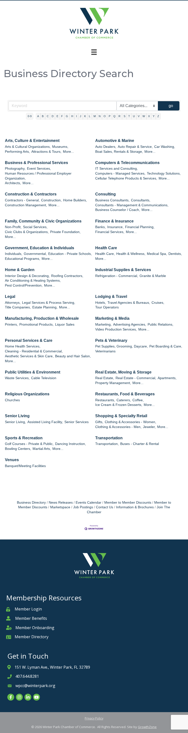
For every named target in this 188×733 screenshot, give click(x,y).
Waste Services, (17, 378)
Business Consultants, (112, 200)
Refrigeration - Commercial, (116, 276)
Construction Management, (26, 205)
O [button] (105, 116)
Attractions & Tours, (46, 151)
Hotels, (100, 302)
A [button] (38, 116)
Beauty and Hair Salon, (73, 356)
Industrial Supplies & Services (123, 270)
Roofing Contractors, (67, 276)
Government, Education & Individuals (39, 248)
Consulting (105, 194)
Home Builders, (75, 200)
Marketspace (60, 507)
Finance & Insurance (114, 221)
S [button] (124, 116)
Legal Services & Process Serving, (48, 302)
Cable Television (43, 378)
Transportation (109, 438)
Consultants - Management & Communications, (131, 205)
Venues (12, 460)
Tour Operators (107, 307)
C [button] (48, 116)
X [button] (149, 116)
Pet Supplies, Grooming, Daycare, (121, 346)
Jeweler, (149, 427)
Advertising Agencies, (129, 324)
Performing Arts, (17, 151)
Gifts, (99, 422)
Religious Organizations (27, 394)
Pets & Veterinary (111, 340)
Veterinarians (105, 351)
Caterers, (124, 400)
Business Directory (31, 502)
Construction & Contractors (31, 194)
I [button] (76, 116)
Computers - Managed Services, (120, 173)
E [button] (57, 116)
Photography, (15, 168)
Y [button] (153, 116)
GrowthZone (147, 727)
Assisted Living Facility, (45, 422)
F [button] (62, 116)
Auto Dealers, (105, 147)
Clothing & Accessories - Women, (130, 422)
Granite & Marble (153, 276)
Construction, (51, 200)
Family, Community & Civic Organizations (43, 221)
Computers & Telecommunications (127, 163)
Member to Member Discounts (127, 502)
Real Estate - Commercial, (136, 378)
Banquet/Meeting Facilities (25, 466)
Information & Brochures (135, 507)
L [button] (89, 116)
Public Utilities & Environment (32, 372)
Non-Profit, (13, 227)
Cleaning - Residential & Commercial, (34, 351)
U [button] (134, 116)
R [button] (119, 116)
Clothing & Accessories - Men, (118, 427)
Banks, (100, 227)
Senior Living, (15, 422)
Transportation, (107, 444)
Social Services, (35, 227)
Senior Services (76, 422)
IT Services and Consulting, (116, 168)
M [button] (95, 116)
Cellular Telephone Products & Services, (126, 178)
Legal (10, 296)
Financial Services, (109, 232)
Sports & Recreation (24, 438)
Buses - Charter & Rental (139, 444)
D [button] (53, 116)
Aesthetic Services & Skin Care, (29, 356)
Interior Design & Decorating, (27, 276)
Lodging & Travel (111, 296)
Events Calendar (88, 502)
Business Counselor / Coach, (117, 210)
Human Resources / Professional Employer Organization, (38, 176)
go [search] (171, 106)
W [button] (143, 116)
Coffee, (138, 400)
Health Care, (105, 254)
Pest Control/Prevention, (24, 285)
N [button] (100, 116)
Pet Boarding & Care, (165, 346)
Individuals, (13, 254)
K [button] (85, 116)
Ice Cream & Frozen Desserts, (118, 405)
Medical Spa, (157, 254)
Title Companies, (18, 307)
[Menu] (94, 52)
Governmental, (35, 254)
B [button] (43, 116)
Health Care (106, 248)
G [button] (67, 116)
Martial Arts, (42, 449)
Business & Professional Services (36, 163)
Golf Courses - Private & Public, (29, 444)
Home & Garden (20, 270)
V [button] (139, 116)
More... (68, 151)
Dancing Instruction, (70, 444)
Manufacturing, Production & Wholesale (42, 318)
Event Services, (39, 168)
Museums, (60, 147)
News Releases (61, 502)
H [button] (72, 116)
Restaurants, (105, 400)
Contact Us (104, 507)
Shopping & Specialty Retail (121, 416)
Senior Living (17, 416)
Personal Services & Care (28, 340)
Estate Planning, (45, 307)
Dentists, (175, 254)
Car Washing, (164, 147)
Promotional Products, (36, 324)
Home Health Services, (22, 346)
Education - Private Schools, (70, 254)
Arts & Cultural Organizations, (28, 147)
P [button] (109, 116)
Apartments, (167, 378)
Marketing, (103, 324)
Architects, (13, 183)
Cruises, (158, 302)
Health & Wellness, (130, 254)
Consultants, (140, 200)
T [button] (129, 116)
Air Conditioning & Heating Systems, (33, 280)
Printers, (11, 324)
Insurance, (115, 227)
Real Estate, (104, 378)
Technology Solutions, (164, 173)
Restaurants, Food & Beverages (125, 394)
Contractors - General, (22, 200)
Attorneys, (13, 302)
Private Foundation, (65, 232)
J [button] (80, 116)
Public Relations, (160, 324)
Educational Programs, (22, 259)
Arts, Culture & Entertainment (32, 140)
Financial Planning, (139, 227)
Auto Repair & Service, (135, 147)
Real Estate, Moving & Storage (123, 372)
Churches (12, 400)
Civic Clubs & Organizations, (27, 232)
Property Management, (113, 383)
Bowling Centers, (18, 449)
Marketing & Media (112, 318)
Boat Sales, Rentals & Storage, (119, 151)
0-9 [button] (30, 116)
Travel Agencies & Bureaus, (128, 302)
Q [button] (114, 116)
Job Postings (83, 507)
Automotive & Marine (114, 140)
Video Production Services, (116, 329)
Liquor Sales (64, 324)
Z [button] (158, 116)
